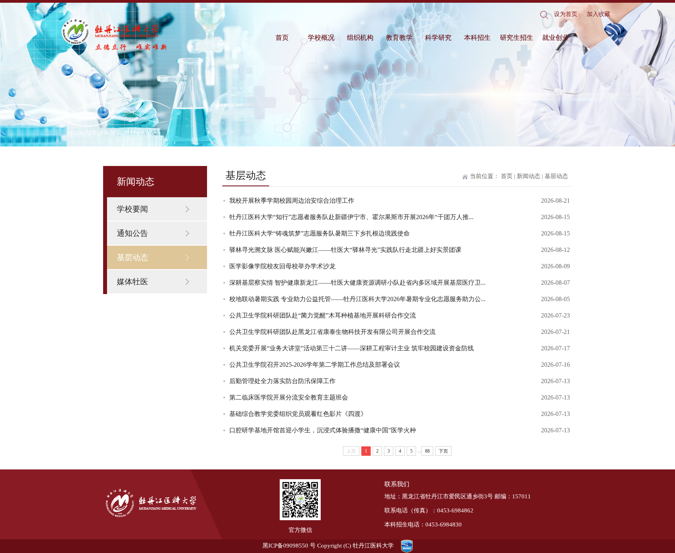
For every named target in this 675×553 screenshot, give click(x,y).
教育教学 (399, 37)
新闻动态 (528, 176)
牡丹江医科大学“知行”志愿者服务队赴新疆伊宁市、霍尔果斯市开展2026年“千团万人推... (351, 217)
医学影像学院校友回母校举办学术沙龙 (282, 266)
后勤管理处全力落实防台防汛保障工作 (282, 381)
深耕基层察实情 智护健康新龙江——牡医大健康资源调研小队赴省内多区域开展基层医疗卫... (357, 282)
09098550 (295, 545)
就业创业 (555, 37)
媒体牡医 (132, 281)
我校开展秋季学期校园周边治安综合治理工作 (291, 200)
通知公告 (132, 233)
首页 (282, 37)
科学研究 (438, 37)
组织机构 (360, 37)
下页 (443, 451)
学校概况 (321, 37)
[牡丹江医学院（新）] (114, 35)
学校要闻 (132, 209)
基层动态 (132, 257)
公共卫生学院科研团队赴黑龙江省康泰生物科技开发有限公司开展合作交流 (332, 331)
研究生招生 (516, 37)
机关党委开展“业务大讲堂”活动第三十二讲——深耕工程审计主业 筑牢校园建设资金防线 (351, 348)
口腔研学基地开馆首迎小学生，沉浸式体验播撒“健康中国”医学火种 (322, 430)
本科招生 (477, 37)
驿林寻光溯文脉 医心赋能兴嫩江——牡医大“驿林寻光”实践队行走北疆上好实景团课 (345, 249)
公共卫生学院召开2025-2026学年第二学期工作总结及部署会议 (314, 364)
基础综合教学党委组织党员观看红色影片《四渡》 (298, 413)
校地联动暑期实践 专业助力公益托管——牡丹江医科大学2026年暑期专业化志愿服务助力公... (357, 299)
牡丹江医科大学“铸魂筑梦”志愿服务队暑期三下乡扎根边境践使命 (319, 233)
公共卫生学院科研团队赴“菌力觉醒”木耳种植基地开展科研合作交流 (322, 315)
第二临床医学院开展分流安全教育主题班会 (288, 397)
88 (427, 451)
